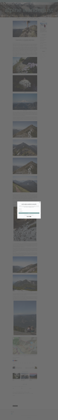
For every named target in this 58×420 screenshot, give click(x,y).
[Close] (39, 202)
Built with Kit (29, 216)
